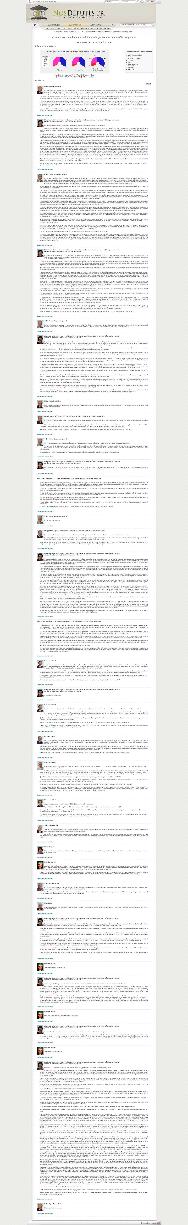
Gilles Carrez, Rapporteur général (55, 174)
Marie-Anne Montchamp (52, 800)
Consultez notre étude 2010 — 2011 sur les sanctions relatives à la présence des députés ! (94, 32)
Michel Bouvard (49, 736)
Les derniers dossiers (54, 28)
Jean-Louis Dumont (51, 825)
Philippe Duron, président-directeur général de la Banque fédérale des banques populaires (74, 416)
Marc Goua (48, 903)
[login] (142, 1)
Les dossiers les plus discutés (75, 28)
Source (148, 83)
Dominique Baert (50, 661)
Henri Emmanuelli (50, 862)
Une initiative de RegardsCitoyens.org (44, 1)
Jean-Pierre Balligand (51, 883)
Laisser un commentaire (45, 115)
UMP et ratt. (78, 75)
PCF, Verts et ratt (87, 77)
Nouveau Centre (90, 75)
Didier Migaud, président (52, 86)
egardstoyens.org (148, 1223)
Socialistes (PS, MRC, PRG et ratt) (69, 77)
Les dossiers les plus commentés (99, 28)
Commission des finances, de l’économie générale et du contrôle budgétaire (94, 37)
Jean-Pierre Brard (50, 762)
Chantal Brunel (49, 847)
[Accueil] (37, 25)
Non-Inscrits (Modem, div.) (64, 75)
